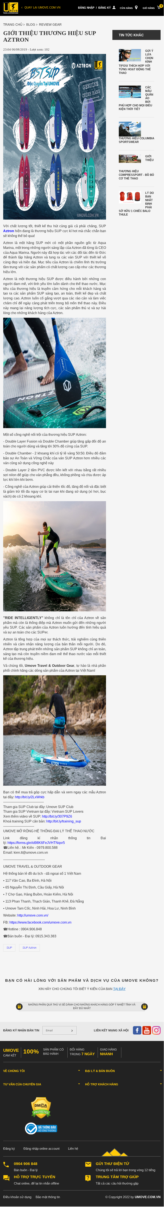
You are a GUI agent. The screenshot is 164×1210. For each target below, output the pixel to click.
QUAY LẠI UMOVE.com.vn (42, 7)
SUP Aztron (29, 947)
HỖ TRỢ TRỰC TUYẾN (34, 1177)
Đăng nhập (86, 7)
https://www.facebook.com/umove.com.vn (40, 922)
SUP (9, 947)
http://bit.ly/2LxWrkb (29, 797)
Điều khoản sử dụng (17, 1197)
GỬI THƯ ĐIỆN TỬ (112, 1164)
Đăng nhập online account (41, 1148)
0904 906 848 (25, 1164)
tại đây (119, 989)
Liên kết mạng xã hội (111, 1030)
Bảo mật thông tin (48, 1197)
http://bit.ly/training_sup (63, 821)
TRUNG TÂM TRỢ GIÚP (117, 1177)
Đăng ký (104, 7)
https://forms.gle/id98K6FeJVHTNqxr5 (36, 843)
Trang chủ (12, 24)
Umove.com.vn (148, 1197)
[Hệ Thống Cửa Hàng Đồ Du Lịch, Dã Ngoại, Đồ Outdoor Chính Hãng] (10, 7)
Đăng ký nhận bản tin (21, 1030)
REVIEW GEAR (50, 24)
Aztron (8, 231)
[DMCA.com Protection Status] (41, 1107)
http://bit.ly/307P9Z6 (57, 816)
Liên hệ (73, 1148)
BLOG (30, 24)
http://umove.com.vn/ (32, 915)
